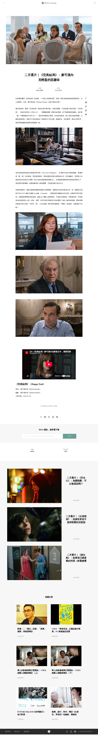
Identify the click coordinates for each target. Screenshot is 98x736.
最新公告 (17, 731)
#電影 (55, 406)
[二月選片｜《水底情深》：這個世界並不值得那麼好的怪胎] (48, 541)
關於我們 (8, 731)
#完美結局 (44, 406)
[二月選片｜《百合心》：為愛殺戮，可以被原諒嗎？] (48, 502)
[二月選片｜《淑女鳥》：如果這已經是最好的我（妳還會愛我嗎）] (48, 579)
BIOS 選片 (39, 90)
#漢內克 (50, 406)
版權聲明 (26, 731)
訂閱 (69, 436)
